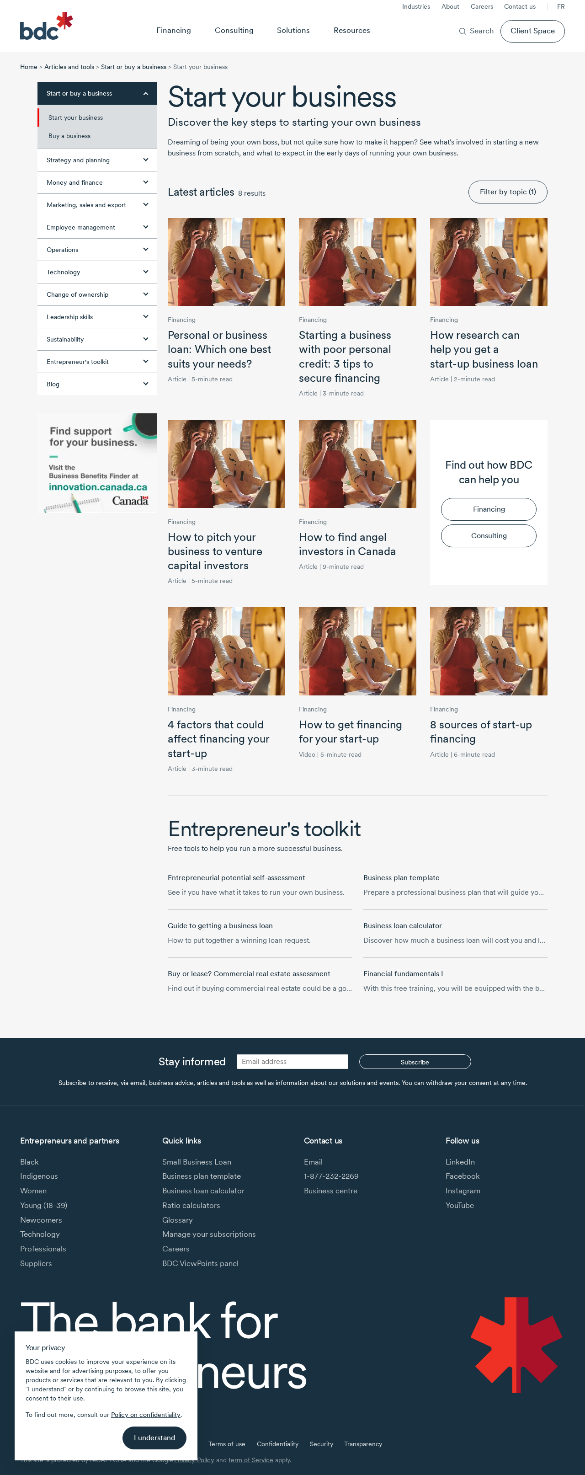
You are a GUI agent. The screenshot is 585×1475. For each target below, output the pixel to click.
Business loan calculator (402, 925)
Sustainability (65, 339)
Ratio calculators (191, 1205)
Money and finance (75, 182)
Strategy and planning (78, 160)
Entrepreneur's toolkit (78, 361)
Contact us (520, 6)
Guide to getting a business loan (220, 925)
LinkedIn (460, 1161)
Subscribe (415, 1062)
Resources (352, 30)
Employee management (81, 227)
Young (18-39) (43, 1205)
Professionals (43, 1248)
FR (561, 6)
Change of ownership (77, 294)
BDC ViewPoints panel (200, 1263)
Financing (173, 30)
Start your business (75, 117)
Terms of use (226, 1444)
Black (29, 1161)
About (450, 6)
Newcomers (41, 1219)
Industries (416, 6)
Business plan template (401, 877)
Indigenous (39, 1176)
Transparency (363, 1444)
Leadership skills (70, 317)
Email (313, 1161)
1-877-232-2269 (331, 1176)
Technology (63, 272)
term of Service (251, 1460)
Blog (53, 384)
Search (482, 30)
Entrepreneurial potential (236, 877)
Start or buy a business (133, 66)
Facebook (463, 1176)
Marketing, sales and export (86, 204)
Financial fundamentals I (403, 973)
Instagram (463, 1190)
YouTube (460, 1205)
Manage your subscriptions (209, 1234)
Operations (62, 249)
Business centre (330, 1190)
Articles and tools (69, 66)
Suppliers (36, 1263)
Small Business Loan (196, 1161)
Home (28, 66)
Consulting (234, 30)
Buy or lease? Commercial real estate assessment (249, 973)
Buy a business (69, 135)
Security (321, 1444)
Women (33, 1190)
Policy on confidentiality (146, 1414)
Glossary (177, 1219)
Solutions (293, 30)
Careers (482, 6)
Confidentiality (277, 1444)
